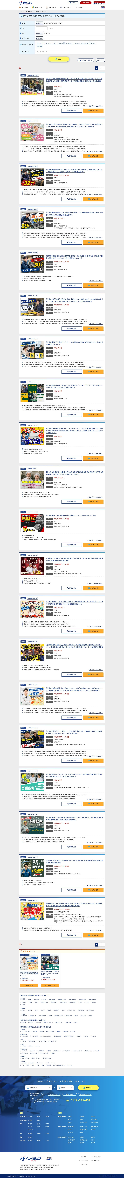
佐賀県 (39, 1141)
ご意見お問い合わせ (11, 1176)
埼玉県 (30, 1127)
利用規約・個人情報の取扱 (23, 1176)
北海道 (30, 1116)
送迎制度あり (67, 1051)
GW (38, 1065)
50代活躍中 (69, 43)
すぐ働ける (93, 1036)
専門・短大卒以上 (42, 1041)
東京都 (47, 1127)
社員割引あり (88, 1051)
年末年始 (49, 1065)
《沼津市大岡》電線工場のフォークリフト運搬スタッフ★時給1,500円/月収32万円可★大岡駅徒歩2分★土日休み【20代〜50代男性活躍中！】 (74, 170)
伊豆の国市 (36, 999)
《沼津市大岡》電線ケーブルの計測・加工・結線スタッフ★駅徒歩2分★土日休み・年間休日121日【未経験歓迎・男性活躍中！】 (74, 213)
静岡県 (37, 11)
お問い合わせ (85, 1164)
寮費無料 (39, 43)
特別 (33, 1065)
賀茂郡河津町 (52, 999)
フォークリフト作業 (50, 43)
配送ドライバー (59, 1022)
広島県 (30, 1137)
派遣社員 (42, 1031)
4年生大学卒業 (53, 1041)
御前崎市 (30, 1010)
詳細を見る (72, 111)
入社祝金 (60, 43)
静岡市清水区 (33, 1015)
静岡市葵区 (24, 1015)
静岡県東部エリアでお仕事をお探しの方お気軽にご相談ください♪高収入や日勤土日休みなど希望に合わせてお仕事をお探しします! (74, 904)
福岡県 (30, 1141)
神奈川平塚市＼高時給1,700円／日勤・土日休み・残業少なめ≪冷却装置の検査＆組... (50, 973)
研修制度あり (57, 1051)
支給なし (38, 1046)
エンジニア (38, 1022)
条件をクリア (100, 60)
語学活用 (79, 1036)
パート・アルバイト (26, 1031)
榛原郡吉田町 (69, 1015)
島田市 (50, 1015)
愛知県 (39, 1133)
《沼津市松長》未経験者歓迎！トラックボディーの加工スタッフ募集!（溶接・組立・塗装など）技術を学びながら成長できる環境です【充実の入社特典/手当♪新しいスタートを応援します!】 (74, 430)
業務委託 (66, 1031)
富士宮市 (94, 1002)
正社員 (73, 1031)
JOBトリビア (67, 7)
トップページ (22, 11)
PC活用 (86, 1036)
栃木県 (39, 1124)
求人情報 (25, 7)
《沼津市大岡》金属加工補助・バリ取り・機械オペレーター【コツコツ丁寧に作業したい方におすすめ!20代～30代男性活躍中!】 (74, 386)
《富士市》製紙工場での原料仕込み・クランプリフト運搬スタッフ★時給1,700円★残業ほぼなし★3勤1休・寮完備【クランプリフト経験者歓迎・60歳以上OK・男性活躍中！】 (74, 81)
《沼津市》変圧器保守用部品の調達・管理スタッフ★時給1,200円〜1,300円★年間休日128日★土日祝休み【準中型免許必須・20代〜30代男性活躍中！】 (74, 300)
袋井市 (63, 1010)
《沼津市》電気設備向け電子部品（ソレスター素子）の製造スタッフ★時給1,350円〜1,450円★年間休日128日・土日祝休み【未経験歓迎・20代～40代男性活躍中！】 (74, 689)
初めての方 (38, 7)
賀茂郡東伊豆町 (72, 999)
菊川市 (43, 1010)
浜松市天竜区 (90, 1010)
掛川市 (36, 1010)
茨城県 (30, 1124)
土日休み (32, 1063)
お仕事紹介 (52, 7)
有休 (23, 1065)
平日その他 (40, 1063)
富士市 (87, 1002)
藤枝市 (76, 1015)
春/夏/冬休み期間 (47, 1058)
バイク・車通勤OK (44, 1053)
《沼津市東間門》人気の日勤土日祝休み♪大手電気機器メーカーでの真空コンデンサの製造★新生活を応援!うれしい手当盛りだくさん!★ (74, 603)
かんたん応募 (94, 111)
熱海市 (23, 999)
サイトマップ (34, 1176)
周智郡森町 (56, 1010)
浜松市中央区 (71, 1010)
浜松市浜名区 (81, 1010)
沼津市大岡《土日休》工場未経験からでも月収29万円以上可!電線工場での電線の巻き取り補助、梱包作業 (74, 861)
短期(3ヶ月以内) (25, 1058)
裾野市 (36, 1002)
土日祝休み (24, 1063)
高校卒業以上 (32, 1041)
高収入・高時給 (25, 1036)
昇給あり (53, 1053)
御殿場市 (24, 1002)
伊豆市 (29, 999)
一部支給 (24, 1046)
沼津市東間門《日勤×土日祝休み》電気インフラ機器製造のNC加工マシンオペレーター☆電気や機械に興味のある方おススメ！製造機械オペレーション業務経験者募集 (74, 646)
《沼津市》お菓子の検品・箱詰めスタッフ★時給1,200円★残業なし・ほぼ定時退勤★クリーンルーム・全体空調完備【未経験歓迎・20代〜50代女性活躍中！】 (74, 125)
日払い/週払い (35, 1036)
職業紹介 (59, 1031)
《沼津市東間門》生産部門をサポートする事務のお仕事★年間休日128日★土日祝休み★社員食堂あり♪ (74, 343)
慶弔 (28, 1065)
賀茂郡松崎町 (82, 999)
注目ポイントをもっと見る (95, 106)
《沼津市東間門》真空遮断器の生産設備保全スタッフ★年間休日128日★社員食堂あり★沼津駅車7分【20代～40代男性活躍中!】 (74, 818)
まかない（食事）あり (77, 1051)
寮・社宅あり (24, 1051)
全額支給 (31, 1046)
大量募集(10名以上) (69, 1036)
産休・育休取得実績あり (60, 1065)
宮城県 (39, 1116)
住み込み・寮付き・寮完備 (81, 43)
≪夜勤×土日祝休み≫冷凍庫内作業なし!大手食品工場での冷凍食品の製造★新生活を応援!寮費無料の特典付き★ (74, 559)
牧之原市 (83, 1015)
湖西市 (49, 1010)
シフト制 (47, 1063)
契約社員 (35, 1031)
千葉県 (39, 1127)
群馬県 (47, 1124)
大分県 (47, 1141)
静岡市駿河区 (42, 1015)
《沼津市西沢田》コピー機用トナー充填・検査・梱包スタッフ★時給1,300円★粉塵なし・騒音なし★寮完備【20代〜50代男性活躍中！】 (74, 732)
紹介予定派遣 (50, 1031)
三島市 (23, 1004)
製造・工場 (24, 1022)
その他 (75, 1022)
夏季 (43, 1065)
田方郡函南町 (73, 1002)
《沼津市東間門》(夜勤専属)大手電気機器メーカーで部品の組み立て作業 (71, 515)
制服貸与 (49, 1051)
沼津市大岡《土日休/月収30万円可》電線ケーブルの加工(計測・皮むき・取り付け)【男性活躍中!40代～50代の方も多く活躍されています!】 (74, 257)
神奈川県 (30, 1129)
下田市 (30, 1002)
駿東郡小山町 (44, 1002)
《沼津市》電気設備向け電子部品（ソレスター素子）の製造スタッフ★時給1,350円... (29, 973)
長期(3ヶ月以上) (36, 1058)
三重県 (47, 1133)
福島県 (47, 1116)
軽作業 (31, 1022)
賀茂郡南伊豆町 (92, 999)
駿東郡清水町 (54, 1002)
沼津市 (80, 1002)
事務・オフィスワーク (48, 1022)
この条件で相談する (87, 60)
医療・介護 (68, 1022)
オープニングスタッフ (46, 1036)
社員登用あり (41, 1051)
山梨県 (30, 1120)
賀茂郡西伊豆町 (62, 999)
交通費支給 (34, 1053)
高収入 (93, 43)
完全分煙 (97, 1051)
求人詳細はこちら (29, 985)
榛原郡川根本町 (59, 1015)
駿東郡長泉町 (63, 1002)
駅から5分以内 (25, 1053)
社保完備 (32, 1051)
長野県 (39, 1120)
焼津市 (90, 1015)
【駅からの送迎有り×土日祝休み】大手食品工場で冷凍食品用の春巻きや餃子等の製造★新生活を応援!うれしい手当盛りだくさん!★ (75, 473)
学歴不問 (24, 1041)
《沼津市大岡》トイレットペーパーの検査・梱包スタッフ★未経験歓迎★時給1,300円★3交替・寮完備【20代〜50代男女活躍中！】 (74, 775)
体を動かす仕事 (57, 1036)
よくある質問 (79, 7)
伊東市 (44, 999)
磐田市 (23, 1010)
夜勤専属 (39, 46)
